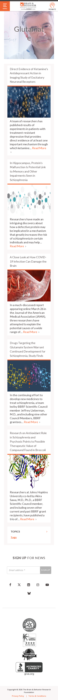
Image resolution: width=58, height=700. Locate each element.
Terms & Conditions (37, 696)
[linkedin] (28, 584)
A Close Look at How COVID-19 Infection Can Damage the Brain (28, 261)
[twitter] (19, 584)
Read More (17, 246)
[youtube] (47, 584)
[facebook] (10, 584)
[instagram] (37, 584)
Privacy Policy (18, 696)
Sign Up (45, 570)
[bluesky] (29, 593)
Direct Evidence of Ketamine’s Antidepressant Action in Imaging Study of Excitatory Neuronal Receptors (29, 75)
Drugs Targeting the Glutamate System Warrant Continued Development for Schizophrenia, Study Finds (27, 349)
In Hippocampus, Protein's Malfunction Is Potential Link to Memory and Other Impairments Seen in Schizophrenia (28, 171)
